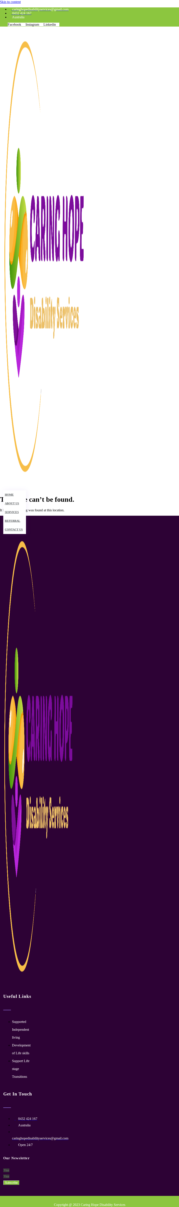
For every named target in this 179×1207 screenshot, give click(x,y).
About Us (12, 503)
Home (9, 494)
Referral (12, 520)
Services (12, 512)
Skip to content (10, 2)
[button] (58, 486)
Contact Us (14, 529)
